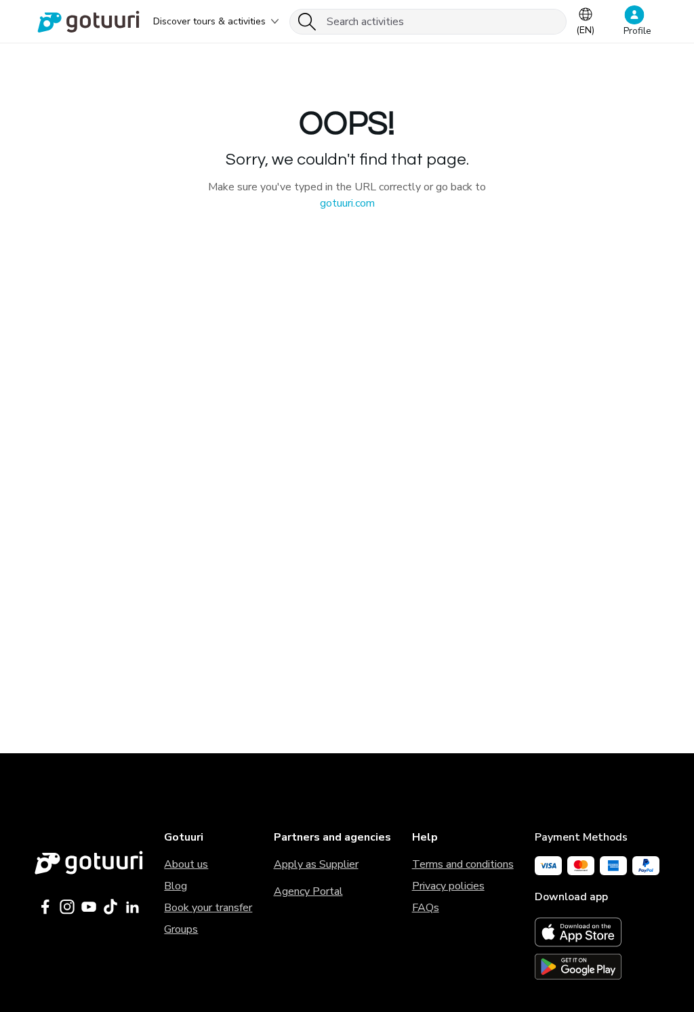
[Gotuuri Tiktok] (110, 907)
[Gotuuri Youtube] (89, 907)
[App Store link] (597, 932)
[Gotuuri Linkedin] (132, 907)
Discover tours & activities (209, 21)
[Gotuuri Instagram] (67, 907)
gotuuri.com (347, 203)
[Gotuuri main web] (89, 862)
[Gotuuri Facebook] (45, 907)
